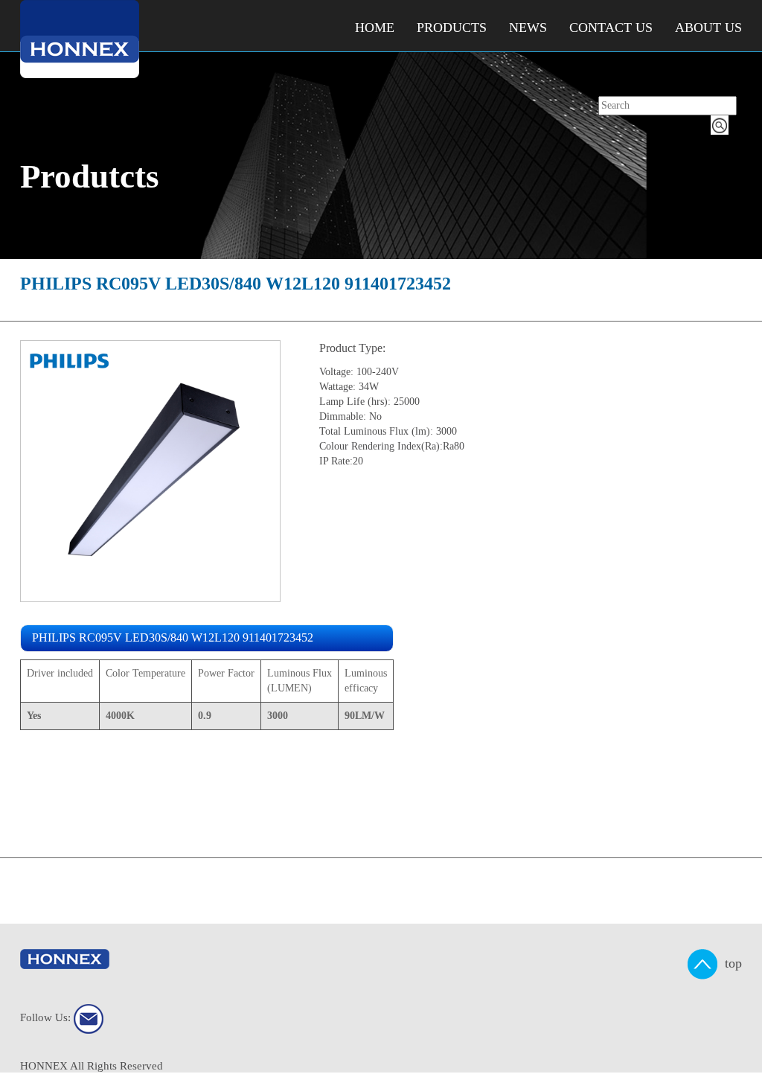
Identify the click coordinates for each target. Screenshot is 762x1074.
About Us (708, 27)
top (729, 962)
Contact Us (611, 27)
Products (452, 27)
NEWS (528, 27)
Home (374, 27)
